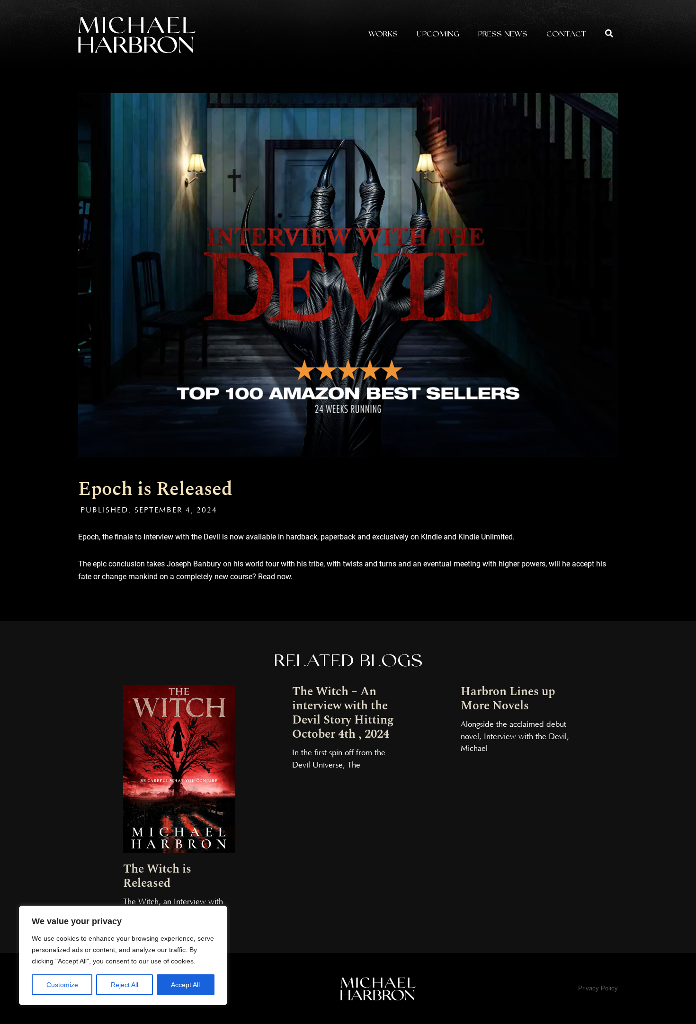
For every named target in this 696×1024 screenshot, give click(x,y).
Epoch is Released (155, 489)
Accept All (185, 985)
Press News (502, 34)
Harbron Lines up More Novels (508, 699)
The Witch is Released (157, 876)
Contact (566, 34)
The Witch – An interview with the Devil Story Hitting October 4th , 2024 (343, 713)
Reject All (124, 985)
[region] (123, 955)
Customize (62, 985)
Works (383, 34)
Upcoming (438, 34)
